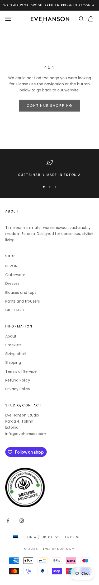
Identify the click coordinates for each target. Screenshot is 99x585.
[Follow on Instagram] (21, 520)
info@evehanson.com (25, 433)
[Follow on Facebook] (8, 520)
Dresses (12, 283)
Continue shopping (50, 105)
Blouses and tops (20, 292)
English (73, 537)
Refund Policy (17, 380)
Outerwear (15, 274)
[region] (49, 168)
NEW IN (11, 266)
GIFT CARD (14, 310)
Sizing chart (16, 353)
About (10, 336)
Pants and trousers (22, 301)
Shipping (13, 362)
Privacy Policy (17, 389)
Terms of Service (21, 371)
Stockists (13, 345)
